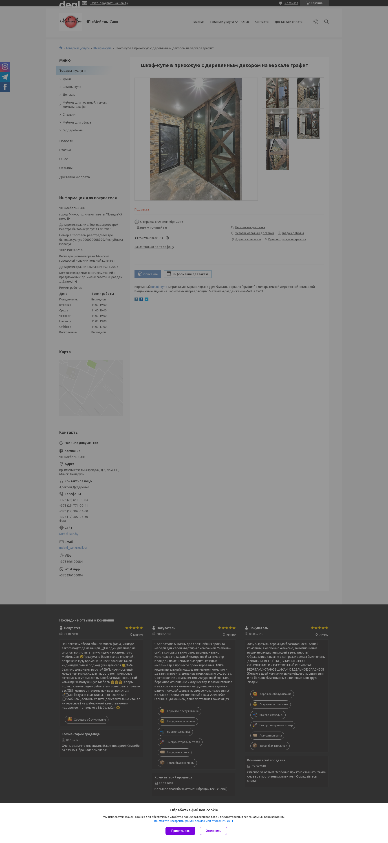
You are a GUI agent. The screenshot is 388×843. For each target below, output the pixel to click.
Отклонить (213, 830)
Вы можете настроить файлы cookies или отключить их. (192, 821)
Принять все (180, 830)
